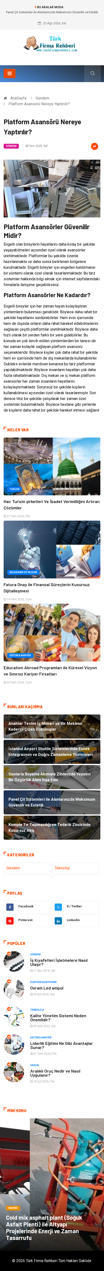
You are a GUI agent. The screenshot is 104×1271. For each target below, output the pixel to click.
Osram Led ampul (46, 987)
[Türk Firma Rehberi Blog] (52, 45)
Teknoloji (62, 868)
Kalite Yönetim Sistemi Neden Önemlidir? (58, 1017)
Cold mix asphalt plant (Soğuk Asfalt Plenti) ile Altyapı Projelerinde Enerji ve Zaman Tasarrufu (44, 1227)
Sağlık (34, 1065)
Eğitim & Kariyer (20, 655)
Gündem (42, 98)
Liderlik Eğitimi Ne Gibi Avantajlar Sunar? (61, 1045)
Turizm (14, 489)
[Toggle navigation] (9, 73)
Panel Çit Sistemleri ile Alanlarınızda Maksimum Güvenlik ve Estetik (52, 12)
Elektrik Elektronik (43, 982)
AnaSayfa (18, 98)
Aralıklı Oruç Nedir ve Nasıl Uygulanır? (55, 1073)
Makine (13, 1208)
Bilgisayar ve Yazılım (23, 572)
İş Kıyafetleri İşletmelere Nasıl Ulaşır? (59, 962)
